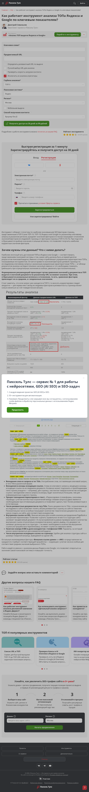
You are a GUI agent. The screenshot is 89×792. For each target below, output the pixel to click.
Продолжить (18, 410)
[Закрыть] (84, 378)
